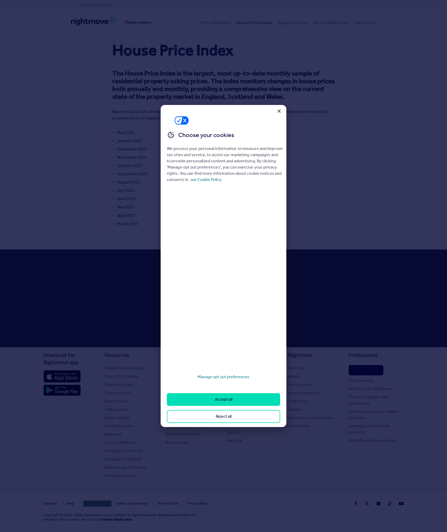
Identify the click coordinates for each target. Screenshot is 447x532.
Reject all (224, 416)
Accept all (223, 399)
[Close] (279, 111)
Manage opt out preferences (223, 376)
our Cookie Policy (205, 179)
